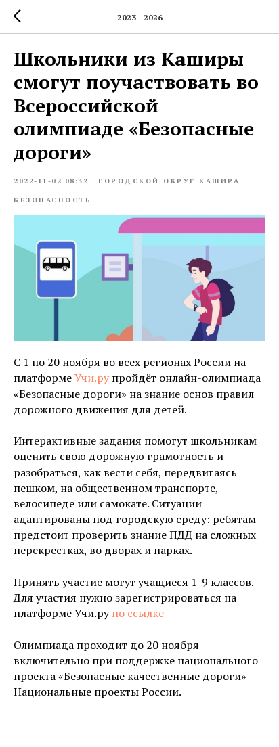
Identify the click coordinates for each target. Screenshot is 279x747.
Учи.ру (91, 377)
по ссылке (138, 613)
